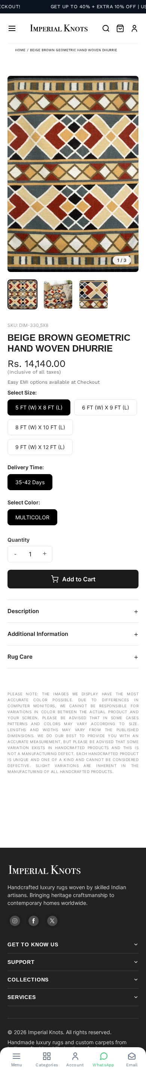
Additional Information (73, 634)
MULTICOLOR (32, 517)
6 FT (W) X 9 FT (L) (105, 407)
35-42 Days (30, 482)
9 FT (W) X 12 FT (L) (40, 447)
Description (73, 611)
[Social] (14, 920)
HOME (20, 50)
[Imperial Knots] (73, 870)
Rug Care (73, 656)
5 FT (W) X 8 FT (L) (39, 407)
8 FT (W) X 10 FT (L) (40, 427)
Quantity (18, 539)
